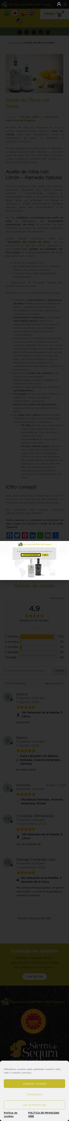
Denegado (34, 1094)
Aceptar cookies (34, 1083)
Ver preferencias (34, 1104)
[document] (34, 560)
